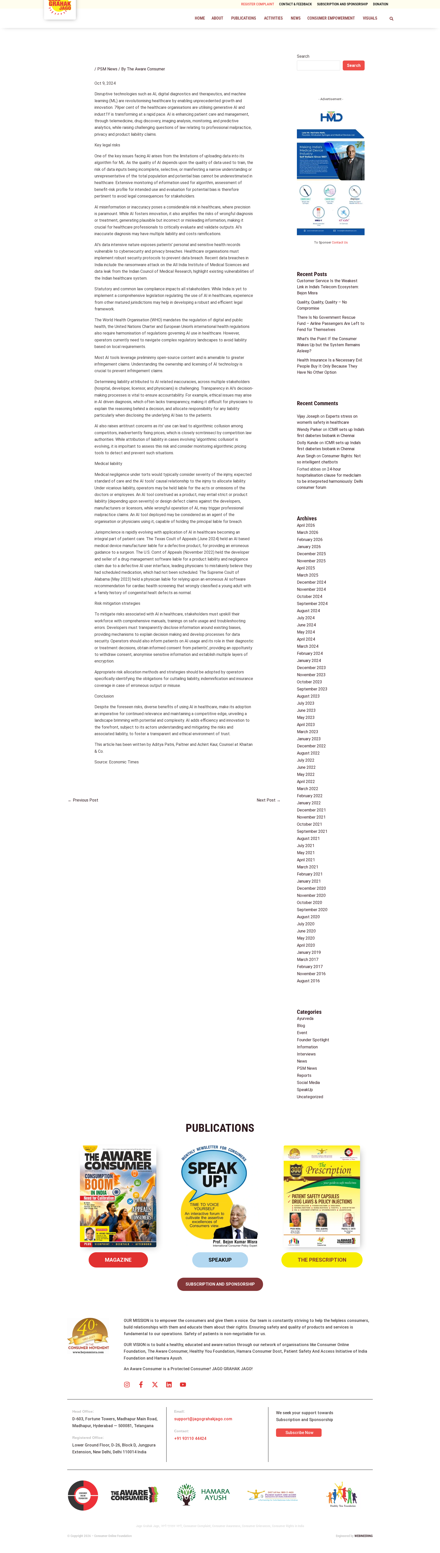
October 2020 (309, 902)
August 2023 (308, 696)
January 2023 (309, 738)
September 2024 (312, 603)
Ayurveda (305, 1018)
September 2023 (312, 689)
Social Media (308, 1082)
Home (200, 18)
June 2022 (306, 767)
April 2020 (306, 945)
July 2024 (305, 617)
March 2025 (307, 575)
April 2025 (306, 568)
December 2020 (311, 888)
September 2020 (312, 909)
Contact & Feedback (295, 4)
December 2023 (311, 667)
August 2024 (308, 610)
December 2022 (311, 746)
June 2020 (306, 931)
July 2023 (305, 703)
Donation (380, 4)
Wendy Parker (309, 429)
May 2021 (306, 852)
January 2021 (309, 881)
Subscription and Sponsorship (342, 4)
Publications (243, 18)
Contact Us (340, 242)
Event (302, 1032)
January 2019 (309, 952)
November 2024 (311, 589)
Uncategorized (310, 1096)
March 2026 (307, 532)
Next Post (269, 800)
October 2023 (309, 682)
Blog (301, 1025)
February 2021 (310, 874)
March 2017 (307, 959)
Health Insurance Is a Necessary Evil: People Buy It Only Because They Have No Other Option (330, 366)
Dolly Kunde (307, 442)
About (217, 18)
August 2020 (308, 916)
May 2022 (306, 774)
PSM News (107, 69)
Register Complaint (257, 4)
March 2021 (307, 867)
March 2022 (307, 788)
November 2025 (311, 561)
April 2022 (306, 781)
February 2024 (310, 653)
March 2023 (307, 731)
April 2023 (306, 724)
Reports (304, 1075)
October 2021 (309, 824)
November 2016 (311, 973)
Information (307, 1047)
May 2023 (306, 717)
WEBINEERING (363, 1536)
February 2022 (310, 795)
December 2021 (311, 810)
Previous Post (83, 800)
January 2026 (309, 546)
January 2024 (309, 660)
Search (303, 56)
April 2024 (306, 639)
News (296, 18)
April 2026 (306, 525)
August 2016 (308, 980)
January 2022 (309, 803)
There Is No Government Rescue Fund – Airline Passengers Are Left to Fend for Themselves (330, 323)
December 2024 (311, 582)
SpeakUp (305, 1089)
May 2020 (306, 938)
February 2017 (310, 966)
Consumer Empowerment (331, 18)
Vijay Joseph (308, 416)
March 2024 (307, 646)
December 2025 (311, 553)
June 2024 (306, 625)
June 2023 (306, 710)
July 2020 (305, 924)
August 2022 (308, 753)
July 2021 (305, 845)
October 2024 (309, 596)
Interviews (306, 1054)
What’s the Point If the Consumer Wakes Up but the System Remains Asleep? (328, 344)
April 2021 (306, 859)
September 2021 (312, 831)
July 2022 (305, 760)
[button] (218, 18)
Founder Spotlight (313, 1039)
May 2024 (306, 632)
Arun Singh (306, 456)
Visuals (370, 18)
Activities (273, 18)
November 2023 (311, 674)
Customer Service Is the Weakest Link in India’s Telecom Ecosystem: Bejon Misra (328, 286)
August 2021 (308, 838)
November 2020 (311, 895)
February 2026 (310, 539)
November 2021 (311, 817)
